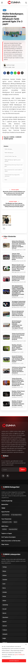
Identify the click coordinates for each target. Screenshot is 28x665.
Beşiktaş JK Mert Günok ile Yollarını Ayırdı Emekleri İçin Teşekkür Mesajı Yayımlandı (18, 393)
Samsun (5, 625)
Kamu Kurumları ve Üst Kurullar (10, 540)
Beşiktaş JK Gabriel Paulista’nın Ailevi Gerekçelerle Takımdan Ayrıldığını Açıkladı (18, 403)
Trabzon (5, 630)
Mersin (4, 613)
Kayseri (4, 621)
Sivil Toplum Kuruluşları (8, 537)
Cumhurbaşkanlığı (6, 501)
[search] (26, 2)
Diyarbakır (5, 617)
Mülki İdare (4, 526)
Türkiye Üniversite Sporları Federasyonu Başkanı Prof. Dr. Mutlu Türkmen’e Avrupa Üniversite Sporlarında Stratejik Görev (18, 382)
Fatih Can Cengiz (6, 225)
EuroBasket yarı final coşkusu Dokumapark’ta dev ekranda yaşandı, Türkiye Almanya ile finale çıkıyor (14, 205)
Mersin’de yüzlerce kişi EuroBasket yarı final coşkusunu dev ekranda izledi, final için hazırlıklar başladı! (14, 193)
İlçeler (15, 522)
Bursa (6, 179)
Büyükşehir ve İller (7, 522)
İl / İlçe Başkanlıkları (16, 514)
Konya (4, 596)
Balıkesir (5, 642)
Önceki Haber (15, 189)
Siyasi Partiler (5, 511)
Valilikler (4, 529)
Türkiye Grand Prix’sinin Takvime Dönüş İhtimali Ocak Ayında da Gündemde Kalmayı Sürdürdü (18, 336)
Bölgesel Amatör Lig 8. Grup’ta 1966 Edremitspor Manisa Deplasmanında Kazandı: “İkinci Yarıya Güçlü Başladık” (19, 267)
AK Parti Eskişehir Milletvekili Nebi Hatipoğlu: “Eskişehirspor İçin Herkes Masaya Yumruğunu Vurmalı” (17, 324)
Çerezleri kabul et (14, 660)
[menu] (2, 2)
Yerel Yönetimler (6, 519)
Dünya (4, 571)
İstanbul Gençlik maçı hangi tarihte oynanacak (12, 175)
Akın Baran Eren (15, 260)
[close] (26, 644)
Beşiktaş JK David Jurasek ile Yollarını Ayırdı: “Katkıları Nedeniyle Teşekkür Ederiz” (17, 347)
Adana (4, 600)
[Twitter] (3, 475)
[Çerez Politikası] (19, 654)
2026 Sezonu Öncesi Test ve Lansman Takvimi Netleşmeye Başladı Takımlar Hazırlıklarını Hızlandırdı (19, 370)
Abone (23, 469)
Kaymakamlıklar (13, 529)
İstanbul (5, 579)
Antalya (5, 592)
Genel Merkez (5, 514)
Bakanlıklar (4, 504)
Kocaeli (4, 609)
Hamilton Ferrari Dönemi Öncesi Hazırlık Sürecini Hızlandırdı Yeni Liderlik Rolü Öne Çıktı (18, 278)
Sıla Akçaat (14, 297)
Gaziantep (5, 604)
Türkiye (5, 567)
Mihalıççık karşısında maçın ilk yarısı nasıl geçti (13, 165)
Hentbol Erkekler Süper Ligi (10, 156)
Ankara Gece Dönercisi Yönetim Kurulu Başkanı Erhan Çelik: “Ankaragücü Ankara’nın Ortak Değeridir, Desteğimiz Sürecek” (19, 244)
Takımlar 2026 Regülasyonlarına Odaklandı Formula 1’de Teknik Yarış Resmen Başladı (18, 256)
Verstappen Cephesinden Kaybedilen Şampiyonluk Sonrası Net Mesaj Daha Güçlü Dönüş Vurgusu (18, 303)
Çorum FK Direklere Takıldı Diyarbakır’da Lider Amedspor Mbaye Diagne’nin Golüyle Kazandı (18, 358)
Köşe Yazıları (5, 544)
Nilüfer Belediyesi (8, 149)
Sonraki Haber (13, 201)
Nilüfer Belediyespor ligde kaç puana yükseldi (13, 160)
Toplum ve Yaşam (6, 533)
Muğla (4, 638)
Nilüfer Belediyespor (9, 152)
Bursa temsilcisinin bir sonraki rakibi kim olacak (13, 170)
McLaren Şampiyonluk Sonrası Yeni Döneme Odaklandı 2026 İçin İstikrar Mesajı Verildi (18, 313)
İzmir (4, 583)
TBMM (3, 508)
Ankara (4, 575)
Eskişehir (5, 634)
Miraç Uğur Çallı (15, 249)
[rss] (7, 475)
